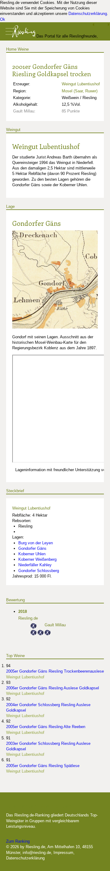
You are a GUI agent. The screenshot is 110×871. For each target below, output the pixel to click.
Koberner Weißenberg (37, 559)
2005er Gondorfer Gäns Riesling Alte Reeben (45, 726)
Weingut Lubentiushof (81, 84)
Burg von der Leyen (35, 543)
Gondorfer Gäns (36, 223)
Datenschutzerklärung (87, 13)
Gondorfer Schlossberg (38, 570)
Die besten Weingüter (39, 805)
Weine (23, 49)
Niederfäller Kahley (35, 565)
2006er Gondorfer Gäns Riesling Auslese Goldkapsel (52, 688)
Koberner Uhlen (32, 554)
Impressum (63, 852)
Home (11, 49)
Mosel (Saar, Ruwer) (79, 91)
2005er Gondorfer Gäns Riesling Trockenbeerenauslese (55, 671)
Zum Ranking (18, 841)
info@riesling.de (37, 852)
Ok (2, 19)
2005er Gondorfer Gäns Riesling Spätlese (42, 765)
